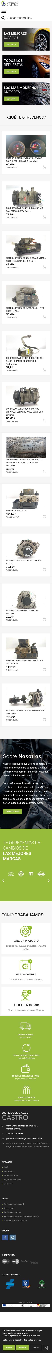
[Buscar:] (24, 18)
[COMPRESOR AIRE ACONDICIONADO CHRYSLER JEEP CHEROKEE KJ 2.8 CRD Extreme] (26, 396)
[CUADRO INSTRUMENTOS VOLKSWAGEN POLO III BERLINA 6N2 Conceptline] (26, 146)
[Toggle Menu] (3, 12)
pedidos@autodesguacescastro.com (24, 1138)
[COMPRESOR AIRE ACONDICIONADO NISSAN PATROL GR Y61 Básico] (26, 196)
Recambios (9, 1171)
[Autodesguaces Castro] (14, 3)
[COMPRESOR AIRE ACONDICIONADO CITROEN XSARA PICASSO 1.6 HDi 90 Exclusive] (26, 447)
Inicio (6, 1167)
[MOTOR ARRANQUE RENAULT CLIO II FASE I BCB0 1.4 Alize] (26, 296)
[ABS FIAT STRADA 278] (26, 498)
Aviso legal (9, 1208)
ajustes (37, 1340)
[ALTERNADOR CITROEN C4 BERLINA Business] (26, 598)
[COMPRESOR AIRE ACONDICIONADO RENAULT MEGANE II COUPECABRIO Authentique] (26, 346)
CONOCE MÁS (12, 811)
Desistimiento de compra (15, 1220)
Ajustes (36, 1347)
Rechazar (22, 1347)
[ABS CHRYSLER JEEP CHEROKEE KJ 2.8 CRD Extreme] (26, 648)
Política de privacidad (14, 1204)
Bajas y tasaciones (12, 1179)
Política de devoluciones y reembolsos (21, 1216)
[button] (3, 880)
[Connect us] (5, 1237)
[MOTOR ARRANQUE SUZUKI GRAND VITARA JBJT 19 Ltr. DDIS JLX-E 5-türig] (26, 246)
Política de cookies (12, 1212)
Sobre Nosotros (11, 1175)
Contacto (8, 1184)
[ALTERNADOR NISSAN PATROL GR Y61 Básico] (26, 548)
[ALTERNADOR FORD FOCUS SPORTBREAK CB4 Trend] (26, 698)
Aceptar (9, 1347)
